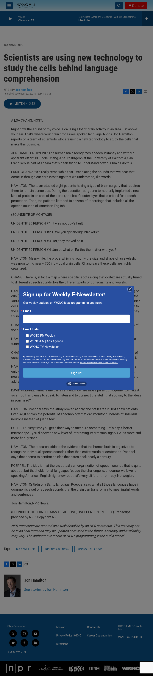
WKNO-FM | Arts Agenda (46, 341)
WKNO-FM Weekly (42, 335)
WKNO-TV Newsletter (44, 346)
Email (27, 310)
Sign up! (76, 373)
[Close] (131, 289)
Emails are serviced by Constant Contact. (99, 362)
